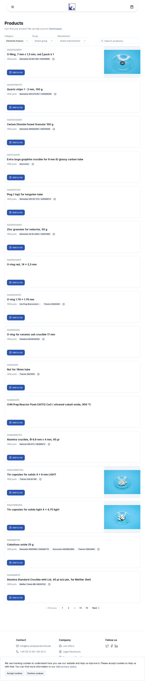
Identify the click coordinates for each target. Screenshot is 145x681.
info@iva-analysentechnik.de (35, 646)
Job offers (68, 646)
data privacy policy (66, 666)
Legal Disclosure (72, 651)
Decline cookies (35, 673)
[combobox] (17, 41)
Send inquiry (55, 29)
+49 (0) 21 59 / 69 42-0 (33, 651)
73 (87, 608)
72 (80, 608)
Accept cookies (14, 673)
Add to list (18, 72)
